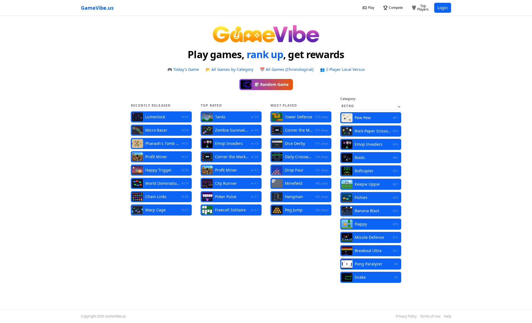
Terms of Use (430, 316)
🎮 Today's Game (183, 69)
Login (443, 7)
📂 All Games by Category (229, 69)
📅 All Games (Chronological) (286, 69)
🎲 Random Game (271, 84)
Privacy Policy (406, 316)
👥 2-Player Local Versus (342, 69)
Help (447, 316)
